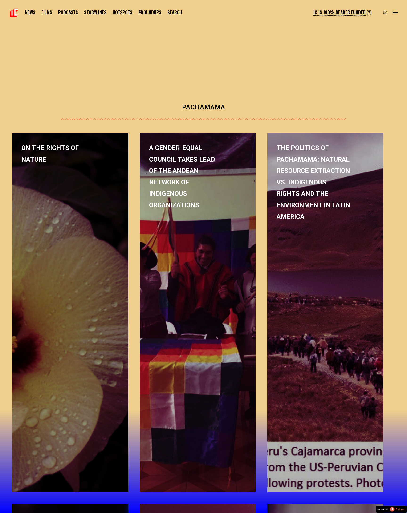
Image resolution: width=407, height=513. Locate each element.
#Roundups (149, 12)
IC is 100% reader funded (339, 12)
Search (174, 12)
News (30, 12)
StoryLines (95, 12)
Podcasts (68, 12)
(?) (369, 12)
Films (46, 12)
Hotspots (122, 12)
